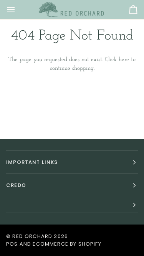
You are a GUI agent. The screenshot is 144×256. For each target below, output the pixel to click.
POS (12, 244)
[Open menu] (17, 9)
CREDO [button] (16, 185)
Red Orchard (32, 236)
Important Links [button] (32, 162)
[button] (72, 205)
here (124, 60)
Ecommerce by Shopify (67, 244)
